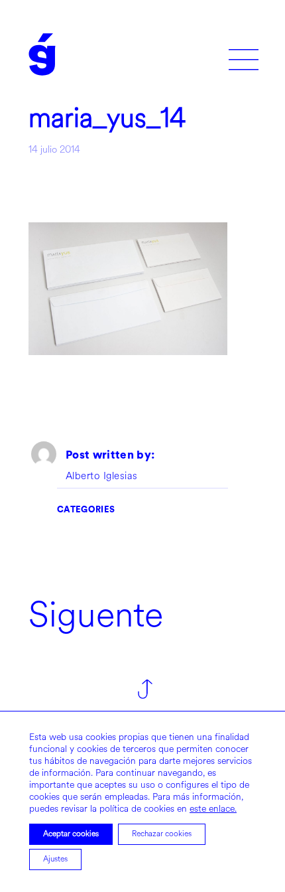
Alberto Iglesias (102, 476)
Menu (243, 54)
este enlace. (213, 809)
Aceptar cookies (71, 834)
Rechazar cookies (162, 834)
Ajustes (55, 859)
